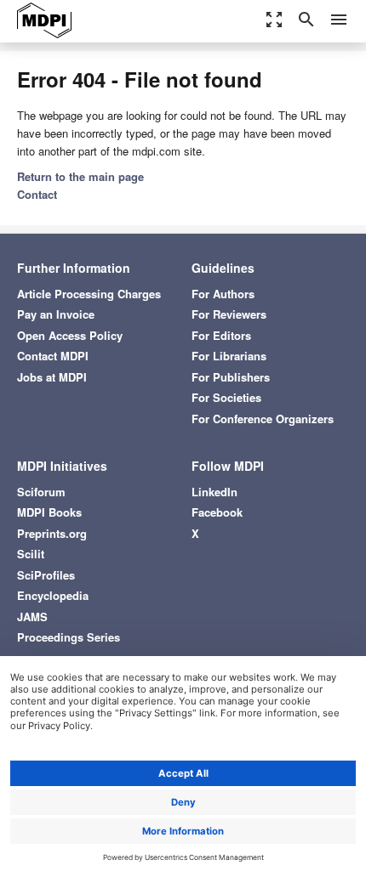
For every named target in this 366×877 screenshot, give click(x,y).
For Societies (226, 397)
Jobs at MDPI (52, 377)
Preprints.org (52, 533)
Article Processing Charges (89, 294)
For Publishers (231, 377)
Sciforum (41, 492)
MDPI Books (49, 512)
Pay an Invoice (55, 314)
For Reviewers (229, 314)
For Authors (223, 294)
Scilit (30, 554)
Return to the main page (80, 176)
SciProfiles (46, 575)
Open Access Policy (70, 335)
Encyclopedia (53, 595)
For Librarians (229, 356)
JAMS (32, 616)
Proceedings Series (68, 637)
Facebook (217, 512)
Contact (37, 194)
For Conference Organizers (263, 418)
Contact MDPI (53, 356)
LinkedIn (214, 492)
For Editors (221, 335)
